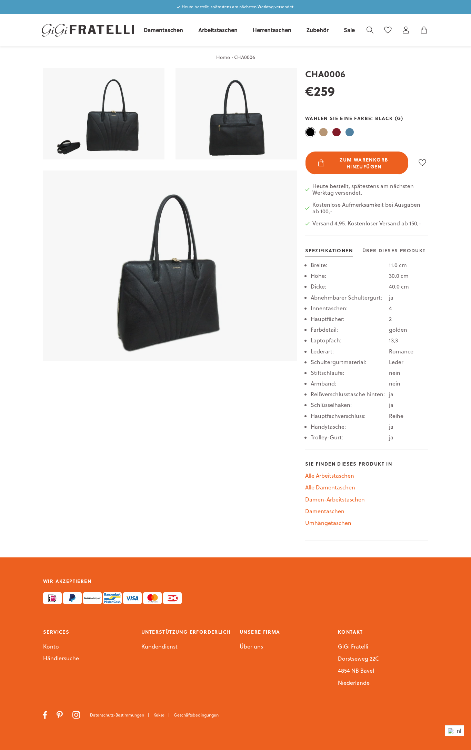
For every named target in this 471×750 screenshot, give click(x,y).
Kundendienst (159, 646)
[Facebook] (45, 714)
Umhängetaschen (328, 523)
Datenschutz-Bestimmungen (117, 715)
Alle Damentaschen (330, 487)
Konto (51, 646)
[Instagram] (77, 714)
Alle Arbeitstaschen (329, 475)
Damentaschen (324, 511)
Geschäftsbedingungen (196, 715)
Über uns (251, 646)
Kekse (159, 715)
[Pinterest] (60, 714)
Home (223, 57)
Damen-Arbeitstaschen (335, 499)
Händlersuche (61, 658)
